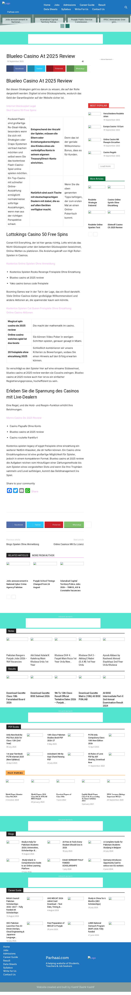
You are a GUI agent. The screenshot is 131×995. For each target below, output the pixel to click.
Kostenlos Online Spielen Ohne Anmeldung (30, 263)
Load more (105, 166)
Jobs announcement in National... (16, 21)
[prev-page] (62, 26)
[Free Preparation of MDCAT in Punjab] (76, 927)
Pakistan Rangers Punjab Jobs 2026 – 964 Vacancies (16, 658)
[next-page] (67, 26)
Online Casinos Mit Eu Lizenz (69, 544)
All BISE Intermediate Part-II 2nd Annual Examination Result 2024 (113, 699)
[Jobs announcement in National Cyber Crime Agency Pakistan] (18, 570)
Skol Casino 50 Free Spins (21, 110)
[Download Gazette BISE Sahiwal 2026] (41, 682)
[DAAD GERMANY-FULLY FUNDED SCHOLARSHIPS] (53, 863)
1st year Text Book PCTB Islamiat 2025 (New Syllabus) (15, 757)
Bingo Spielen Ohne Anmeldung (22, 544)
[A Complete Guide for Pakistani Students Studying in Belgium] (94, 844)
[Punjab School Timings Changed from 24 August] (45, 570)
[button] (126, 7)
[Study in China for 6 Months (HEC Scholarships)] (117, 902)
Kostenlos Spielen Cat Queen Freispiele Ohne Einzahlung (38, 308)
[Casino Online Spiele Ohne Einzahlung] (116, 191)
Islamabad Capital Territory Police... (49, 21)
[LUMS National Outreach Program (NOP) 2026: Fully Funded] (117, 927)
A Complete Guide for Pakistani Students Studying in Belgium (113, 845)
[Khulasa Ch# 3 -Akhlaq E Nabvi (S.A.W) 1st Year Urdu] (89, 645)
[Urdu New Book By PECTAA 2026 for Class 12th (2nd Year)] (35, 739)
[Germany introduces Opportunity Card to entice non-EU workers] (94, 863)
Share (34, 491)
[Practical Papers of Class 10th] (65, 785)
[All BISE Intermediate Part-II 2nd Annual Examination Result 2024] (114, 682)
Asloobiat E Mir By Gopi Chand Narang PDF (55, 757)
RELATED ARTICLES (18, 555)
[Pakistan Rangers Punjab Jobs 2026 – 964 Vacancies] (17, 645)
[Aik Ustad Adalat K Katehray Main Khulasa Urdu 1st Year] (41, 645)
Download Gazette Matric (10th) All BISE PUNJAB (89, 696)
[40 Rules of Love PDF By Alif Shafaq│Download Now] (117, 758)
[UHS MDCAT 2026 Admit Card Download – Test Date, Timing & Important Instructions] (76, 902)
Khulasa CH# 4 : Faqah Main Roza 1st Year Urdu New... (65, 658)
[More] (91, 68)
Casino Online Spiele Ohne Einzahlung (114, 202)
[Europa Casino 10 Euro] (94, 129)
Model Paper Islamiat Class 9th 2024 (14, 795)
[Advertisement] (65, 39)
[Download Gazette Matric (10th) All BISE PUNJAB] (89, 682)
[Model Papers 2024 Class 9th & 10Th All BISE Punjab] (40, 785)
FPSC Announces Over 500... (114, 21)
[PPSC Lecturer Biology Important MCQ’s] (116, 785)
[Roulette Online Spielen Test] (96, 216)
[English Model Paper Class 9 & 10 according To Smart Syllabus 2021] (91, 785)
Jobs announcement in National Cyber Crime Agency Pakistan (17, 584)
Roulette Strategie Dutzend (92, 202)
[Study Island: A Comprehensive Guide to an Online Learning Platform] (12, 863)
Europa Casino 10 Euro (113, 126)
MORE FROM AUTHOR (43, 555)
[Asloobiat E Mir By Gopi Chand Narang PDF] (76, 758)
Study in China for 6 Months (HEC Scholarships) (97, 901)
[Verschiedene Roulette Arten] (94, 116)
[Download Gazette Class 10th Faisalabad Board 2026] (17, 682)
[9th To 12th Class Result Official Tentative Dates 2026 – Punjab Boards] (65, 682)
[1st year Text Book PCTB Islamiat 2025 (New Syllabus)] (35, 758)
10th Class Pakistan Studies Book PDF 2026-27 (56, 738)
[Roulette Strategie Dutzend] (96, 191)
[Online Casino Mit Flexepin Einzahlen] (94, 142)
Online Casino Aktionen (19, 312)
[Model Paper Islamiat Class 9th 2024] (15, 785)
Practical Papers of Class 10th (63, 795)
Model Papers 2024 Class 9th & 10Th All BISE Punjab (39, 796)
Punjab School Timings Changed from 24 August (44, 584)
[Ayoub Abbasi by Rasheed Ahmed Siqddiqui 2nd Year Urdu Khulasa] (114, 645)
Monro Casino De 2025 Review (23, 417)
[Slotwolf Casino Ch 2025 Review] (116, 216)
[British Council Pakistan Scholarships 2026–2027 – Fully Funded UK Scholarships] (35, 902)
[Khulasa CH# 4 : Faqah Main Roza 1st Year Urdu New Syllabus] (65, 645)
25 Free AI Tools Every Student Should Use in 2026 (72, 845)
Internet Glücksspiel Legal (21, 106)
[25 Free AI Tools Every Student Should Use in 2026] (53, 844)
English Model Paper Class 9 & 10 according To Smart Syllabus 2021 (91, 797)
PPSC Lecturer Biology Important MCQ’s (116, 795)
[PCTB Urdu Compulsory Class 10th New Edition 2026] (117, 739)
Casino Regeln (109, 152)
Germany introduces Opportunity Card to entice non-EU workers (113, 863)
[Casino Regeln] (94, 155)
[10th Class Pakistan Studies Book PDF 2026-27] (76, 739)
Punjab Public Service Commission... (81, 21)
